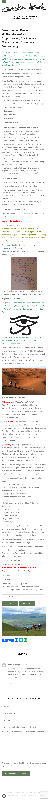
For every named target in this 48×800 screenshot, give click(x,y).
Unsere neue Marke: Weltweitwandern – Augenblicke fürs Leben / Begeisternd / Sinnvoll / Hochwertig (19, 38)
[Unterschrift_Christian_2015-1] (24, 7)
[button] (4, 796)
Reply (12, 683)
